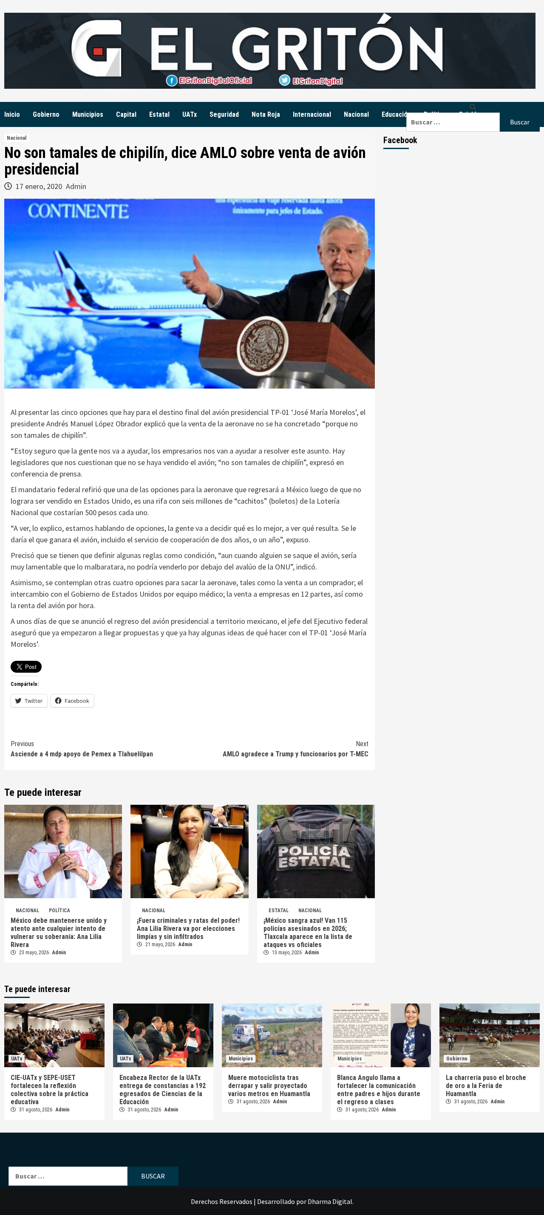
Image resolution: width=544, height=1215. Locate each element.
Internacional (312, 114)
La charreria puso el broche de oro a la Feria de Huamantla (486, 1086)
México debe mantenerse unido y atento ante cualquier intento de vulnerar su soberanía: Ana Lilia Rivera (59, 932)
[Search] (473, 107)
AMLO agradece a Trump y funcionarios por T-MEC (295, 749)
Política (59, 910)
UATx (189, 114)
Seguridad (224, 114)
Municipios (87, 114)
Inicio (12, 114)
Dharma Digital (330, 1201)
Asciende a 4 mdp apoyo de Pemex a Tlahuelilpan (82, 749)
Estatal (159, 114)
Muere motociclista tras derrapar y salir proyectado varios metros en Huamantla (269, 1086)
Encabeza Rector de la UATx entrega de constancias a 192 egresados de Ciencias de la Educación (162, 1090)
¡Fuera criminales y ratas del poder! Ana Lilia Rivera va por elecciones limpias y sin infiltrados (188, 928)
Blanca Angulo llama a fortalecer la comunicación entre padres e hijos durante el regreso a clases (378, 1090)
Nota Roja (266, 114)
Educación (396, 114)
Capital (126, 114)
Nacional (356, 114)
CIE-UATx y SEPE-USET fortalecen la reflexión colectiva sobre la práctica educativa (49, 1090)
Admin (76, 186)
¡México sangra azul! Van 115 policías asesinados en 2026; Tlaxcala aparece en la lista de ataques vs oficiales (308, 932)
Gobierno (46, 114)
